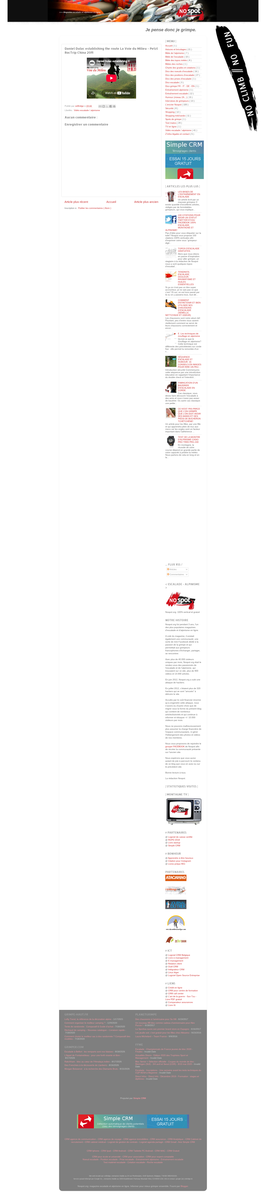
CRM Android (119, 1151)
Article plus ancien (146, 201)
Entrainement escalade (172, 1159)
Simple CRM (174, 845)
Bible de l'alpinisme (175, 53)
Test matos (171, 123)
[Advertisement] (99, 29)
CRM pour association (133, 1157)
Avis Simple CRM (186, 1142)
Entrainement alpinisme (147, 1159)
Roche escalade (155, 1162)
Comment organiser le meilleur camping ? (84, 1023)
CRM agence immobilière (135, 1139)
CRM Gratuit (173, 1151)
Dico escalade (172, 82)
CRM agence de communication (80, 1139)
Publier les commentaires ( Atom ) (94, 208)
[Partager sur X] (107, 106)
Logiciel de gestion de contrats (122, 1142)
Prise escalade (127, 1159)
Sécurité (169, 108)
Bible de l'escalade (174, 57)
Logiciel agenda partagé (151, 1142)
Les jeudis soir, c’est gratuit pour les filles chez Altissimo (162, 1033)
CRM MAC (160, 1151)
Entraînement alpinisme (177, 90)
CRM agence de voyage (109, 1139)
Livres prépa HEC (176, 864)
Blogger (184, 1186)
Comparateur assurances (180, 1002)
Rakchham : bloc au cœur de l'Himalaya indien (87, 1062)
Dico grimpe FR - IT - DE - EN (180, 86)
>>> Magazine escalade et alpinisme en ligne (80, 12)
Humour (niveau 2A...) (176, 97)
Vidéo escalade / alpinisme (87, 110)
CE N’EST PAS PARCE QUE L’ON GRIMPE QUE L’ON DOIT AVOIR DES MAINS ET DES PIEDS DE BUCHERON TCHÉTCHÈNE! (189, 415)
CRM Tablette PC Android (140, 1151)
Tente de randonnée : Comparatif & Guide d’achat (88, 1026)
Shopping (170, 112)
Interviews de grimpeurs (177, 101)
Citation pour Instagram (179, 861)
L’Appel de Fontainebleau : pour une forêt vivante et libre (92, 1055)
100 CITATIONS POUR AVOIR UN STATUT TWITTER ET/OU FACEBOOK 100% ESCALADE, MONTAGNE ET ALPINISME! (182, 222)
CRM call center (176, 993)
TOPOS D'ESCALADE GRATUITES (188, 249)
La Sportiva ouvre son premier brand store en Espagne (162, 1029)
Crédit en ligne (175, 988)
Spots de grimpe (173, 119)
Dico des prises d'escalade (178, 79)
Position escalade (109, 1159)
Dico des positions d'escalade (180, 75)
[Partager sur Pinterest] (114, 106)
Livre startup (174, 843)
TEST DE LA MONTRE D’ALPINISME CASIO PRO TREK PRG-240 (189, 439)
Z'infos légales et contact (177, 134)
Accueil (111, 201)
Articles (173, 569)
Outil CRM (173, 966)
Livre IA (171, 1005)
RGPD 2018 (174, 840)
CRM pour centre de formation (183, 990)
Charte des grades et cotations (180, 68)
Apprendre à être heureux (180, 858)
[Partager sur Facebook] (110, 106)
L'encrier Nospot (173, 104)
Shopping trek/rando (175, 116)
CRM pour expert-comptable (160, 1157)
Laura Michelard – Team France (151, 1036)
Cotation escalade (136, 1162)
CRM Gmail (170, 1142)
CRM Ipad (106, 1151)
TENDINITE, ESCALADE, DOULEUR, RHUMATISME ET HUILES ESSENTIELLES (187, 278)
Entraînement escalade (177, 93)
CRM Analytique (175, 1139)
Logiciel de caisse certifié (180, 837)
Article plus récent (76, 201)
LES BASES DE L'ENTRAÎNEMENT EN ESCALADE (189, 194)
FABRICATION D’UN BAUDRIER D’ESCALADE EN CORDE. (188, 387)
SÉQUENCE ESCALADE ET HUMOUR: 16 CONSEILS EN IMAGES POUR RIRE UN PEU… (189, 362)
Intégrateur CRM (176, 969)
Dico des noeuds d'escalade (179, 71)
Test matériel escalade (114, 1162)
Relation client (175, 964)
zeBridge (79, 106)
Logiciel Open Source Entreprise (184, 975)
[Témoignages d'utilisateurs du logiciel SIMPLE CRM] (184, 178)
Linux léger (173, 972)
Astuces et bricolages (176, 49)
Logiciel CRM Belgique (179, 955)
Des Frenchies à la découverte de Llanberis (85, 1065)
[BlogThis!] (103, 106)
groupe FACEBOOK (175, 746)
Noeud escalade (91, 1159)
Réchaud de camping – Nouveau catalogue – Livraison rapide (94, 1030)
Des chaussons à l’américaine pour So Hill (155, 1019)
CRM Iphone (93, 1151)
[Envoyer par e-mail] (100, 106)
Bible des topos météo (176, 60)
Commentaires (176, 574)
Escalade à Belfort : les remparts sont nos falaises (88, 1052)
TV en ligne (171, 126)
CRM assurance (158, 1139)
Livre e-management (178, 958)
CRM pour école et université (106, 1157)
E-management (175, 961)
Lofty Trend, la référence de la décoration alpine (87, 1019)
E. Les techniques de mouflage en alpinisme (189, 334)
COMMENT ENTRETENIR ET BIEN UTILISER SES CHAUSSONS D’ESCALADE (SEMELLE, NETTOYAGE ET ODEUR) (183, 307)
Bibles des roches (174, 64)
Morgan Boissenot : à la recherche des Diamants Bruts (91, 1069)
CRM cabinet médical (95, 1142)
